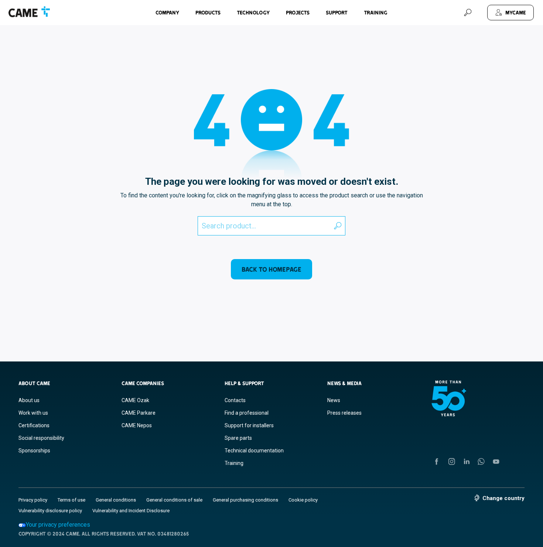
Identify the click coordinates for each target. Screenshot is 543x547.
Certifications (33, 425)
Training (375, 13)
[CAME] (29, 11)
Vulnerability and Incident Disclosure (131, 510)
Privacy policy (32, 500)
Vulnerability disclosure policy (50, 510)
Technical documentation (254, 450)
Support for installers (249, 425)
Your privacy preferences (58, 524)
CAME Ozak (135, 400)
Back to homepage (271, 269)
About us (29, 400)
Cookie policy (303, 500)
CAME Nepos (137, 425)
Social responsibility (41, 438)
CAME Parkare (139, 413)
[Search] (467, 12)
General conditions (116, 500)
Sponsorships (34, 450)
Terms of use (71, 500)
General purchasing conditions (245, 500)
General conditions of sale (174, 500)
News (333, 400)
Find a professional (247, 413)
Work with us (33, 413)
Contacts (235, 400)
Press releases (344, 413)
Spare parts (238, 438)
